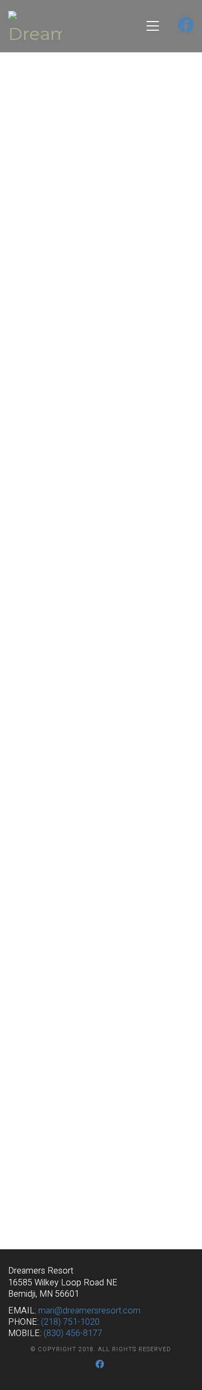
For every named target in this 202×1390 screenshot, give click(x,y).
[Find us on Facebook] (186, 26)
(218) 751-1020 (70, 1322)
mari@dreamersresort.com (89, 1311)
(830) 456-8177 (73, 1333)
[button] (153, 25)
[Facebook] (99, 1364)
